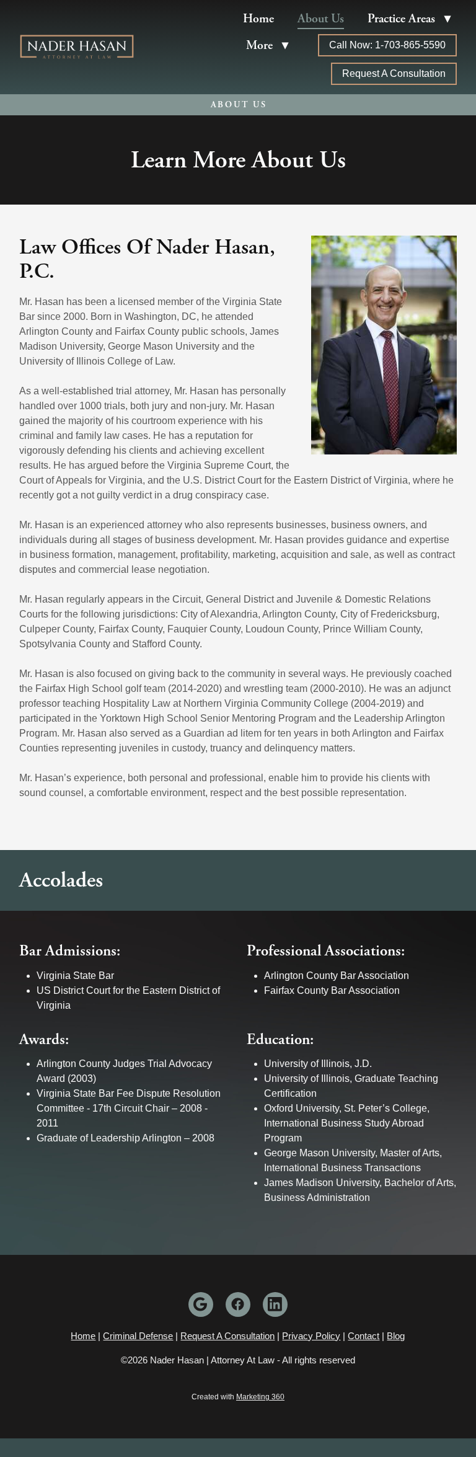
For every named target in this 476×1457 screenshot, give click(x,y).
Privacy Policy (311, 1336)
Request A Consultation (394, 73)
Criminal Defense (138, 1336)
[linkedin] (275, 1304)
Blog (396, 1336)
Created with (238, 1397)
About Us (321, 18)
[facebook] (238, 1304)
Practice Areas (409, 18)
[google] (200, 1304)
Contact (363, 1336)
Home (258, 18)
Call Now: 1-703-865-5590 (387, 45)
